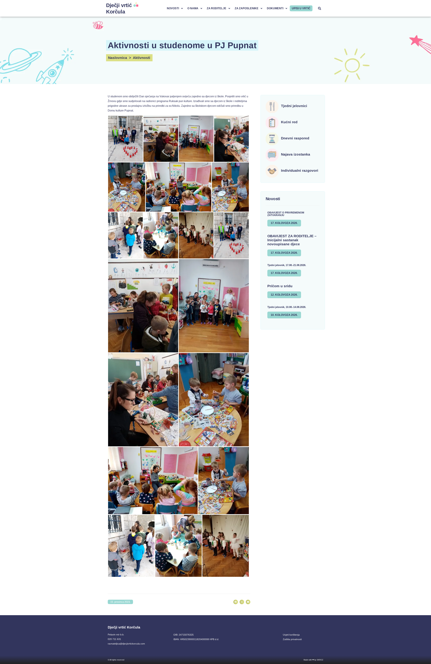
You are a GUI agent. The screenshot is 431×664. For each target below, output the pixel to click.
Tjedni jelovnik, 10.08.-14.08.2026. (286, 307)
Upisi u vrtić (301, 8)
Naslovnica (117, 58)
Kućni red (289, 122)
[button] (319, 8)
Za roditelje (216, 8)
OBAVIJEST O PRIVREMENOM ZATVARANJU (285, 214)
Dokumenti (275, 8)
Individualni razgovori (299, 170)
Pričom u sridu (279, 286)
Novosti (173, 8)
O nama (192, 8)
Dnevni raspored (295, 138)
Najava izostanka (295, 154)
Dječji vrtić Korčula (124, 627)
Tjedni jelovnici (294, 106)
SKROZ (320, 660)
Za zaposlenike (246, 8)
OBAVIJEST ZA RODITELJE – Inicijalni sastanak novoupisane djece (292, 240)
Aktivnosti (141, 58)
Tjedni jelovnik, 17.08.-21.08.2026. (286, 265)
